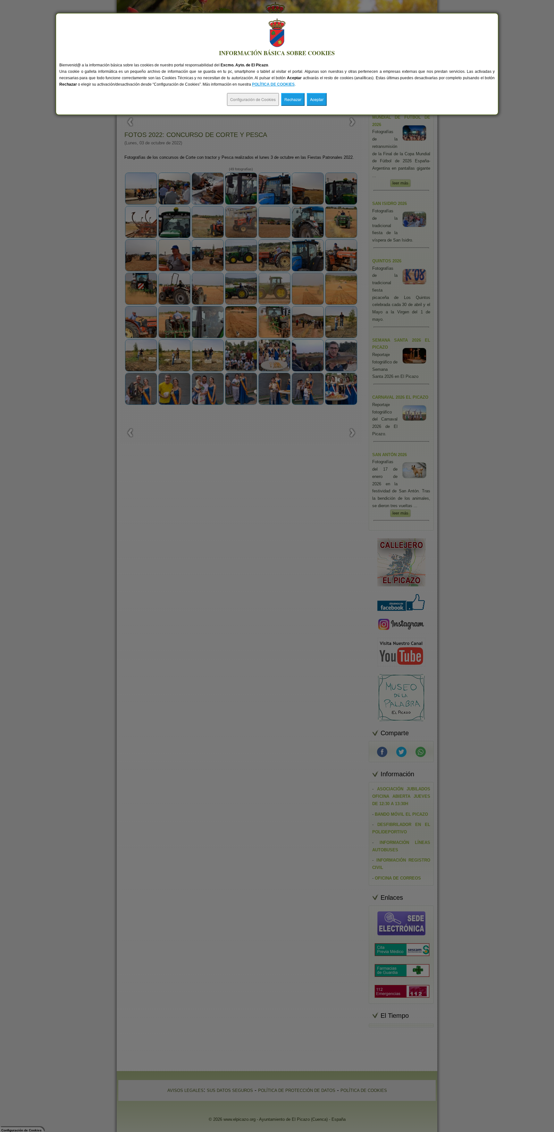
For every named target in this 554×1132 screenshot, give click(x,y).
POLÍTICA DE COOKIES (273, 84)
